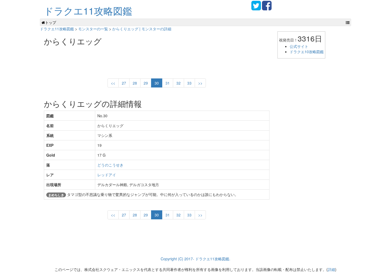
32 (178, 83)
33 (189, 83)
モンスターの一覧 (93, 28)
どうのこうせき (110, 165)
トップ (50, 22)
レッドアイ (106, 174)
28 (135, 83)
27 (124, 83)
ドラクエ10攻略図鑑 (307, 51)
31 (167, 83)
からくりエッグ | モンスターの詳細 (141, 28)
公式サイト (299, 46)
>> (200, 83)
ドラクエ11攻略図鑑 (88, 10)
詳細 (331, 269)
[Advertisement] (141, 60)
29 (146, 83)
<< (113, 83)
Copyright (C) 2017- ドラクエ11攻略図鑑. (195, 258)
